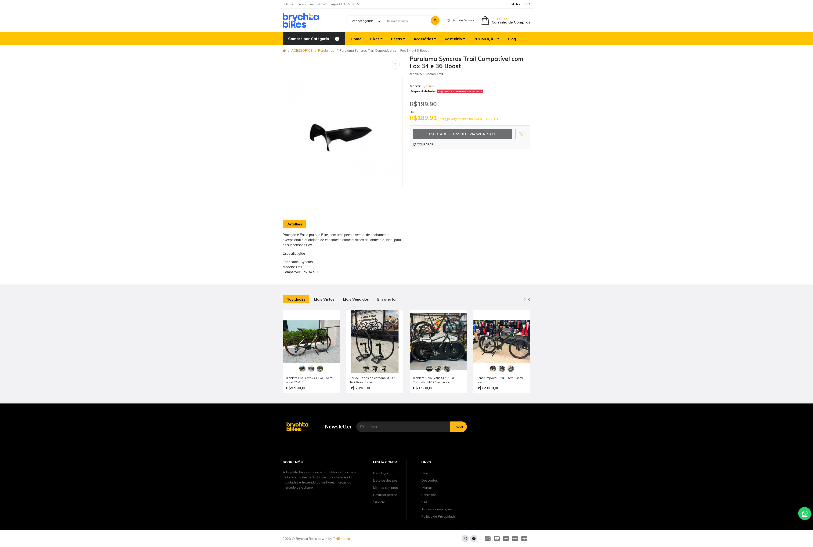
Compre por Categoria (308, 38)
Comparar (424, 144)
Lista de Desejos (463, 20)
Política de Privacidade (438, 516)
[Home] (284, 50)
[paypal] (515, 538)
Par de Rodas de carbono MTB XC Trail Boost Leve (374, 380)
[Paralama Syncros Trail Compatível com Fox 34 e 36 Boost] (343, 132)
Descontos (429, 480)
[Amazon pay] (486, 538)
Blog (424, 473)
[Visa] (505, 538)
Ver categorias (362, 21)
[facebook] (473, 538)
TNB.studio (341, 538)
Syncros (428, 86)
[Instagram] (465, 538)
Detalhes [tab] (294, 224)
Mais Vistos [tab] (324, 299)
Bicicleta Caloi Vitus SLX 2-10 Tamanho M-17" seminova (433, 380)
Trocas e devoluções (436, 509)
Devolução (381, 473)
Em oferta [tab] (386, 299)
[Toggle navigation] (337, 39)
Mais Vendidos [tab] (356, 299)
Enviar (458, 427)
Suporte (379, 502)
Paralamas (326, 50)
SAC (424, 502)
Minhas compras (385, 487)
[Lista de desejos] (396, 65)
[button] (505, 20)
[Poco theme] (301, 20)
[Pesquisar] (435, 20)
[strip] (525, 538)
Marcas (427, 487)
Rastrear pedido (385, 495)
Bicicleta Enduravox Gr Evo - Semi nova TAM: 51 (309, 380)
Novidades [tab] (296, 299)
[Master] (496, 538)
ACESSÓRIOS (302, 50)
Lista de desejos (385, 480)
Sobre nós (429, 495)
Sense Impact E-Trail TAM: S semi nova (500, 380)
